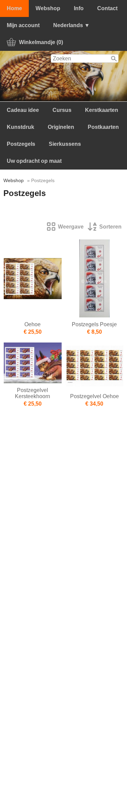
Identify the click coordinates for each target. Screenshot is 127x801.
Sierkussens (65, 144)
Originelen (61, 127)
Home (14, 8)
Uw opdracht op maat (34, 161)
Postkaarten (103, 127)
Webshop (48, 8)
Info (79, 8)
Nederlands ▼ (71, 25)
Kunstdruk (20, 127)
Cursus (61, 110)
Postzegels (21, 144)
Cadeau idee (23, 110)
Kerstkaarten (101, 110)
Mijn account (23, 25)
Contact (107, 8)
